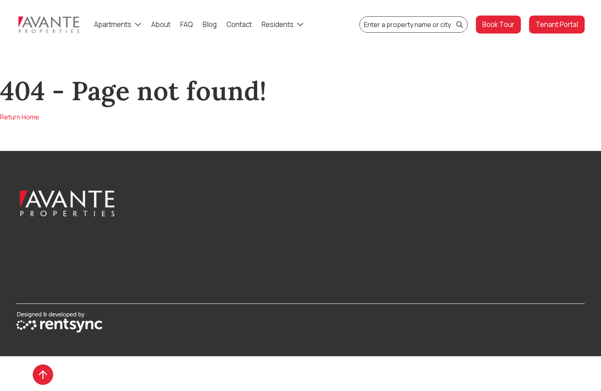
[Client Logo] (87, 203)
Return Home (19, 116)
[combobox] (413, 24)
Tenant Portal (557, 24)
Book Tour (498, 24)
